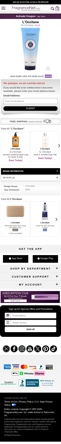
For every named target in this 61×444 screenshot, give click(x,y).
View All (12, 128)
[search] (52, 8)
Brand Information (13, 171)
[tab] (30, 171)
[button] (3, 8)
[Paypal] (41, 367)
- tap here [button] (30, 16)
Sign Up (30, 329)
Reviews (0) (9, 178)
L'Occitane (29, 25)
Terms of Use (10, 401)
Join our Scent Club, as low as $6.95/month (31, 2)
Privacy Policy (26, 401)
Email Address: (11, 95)
